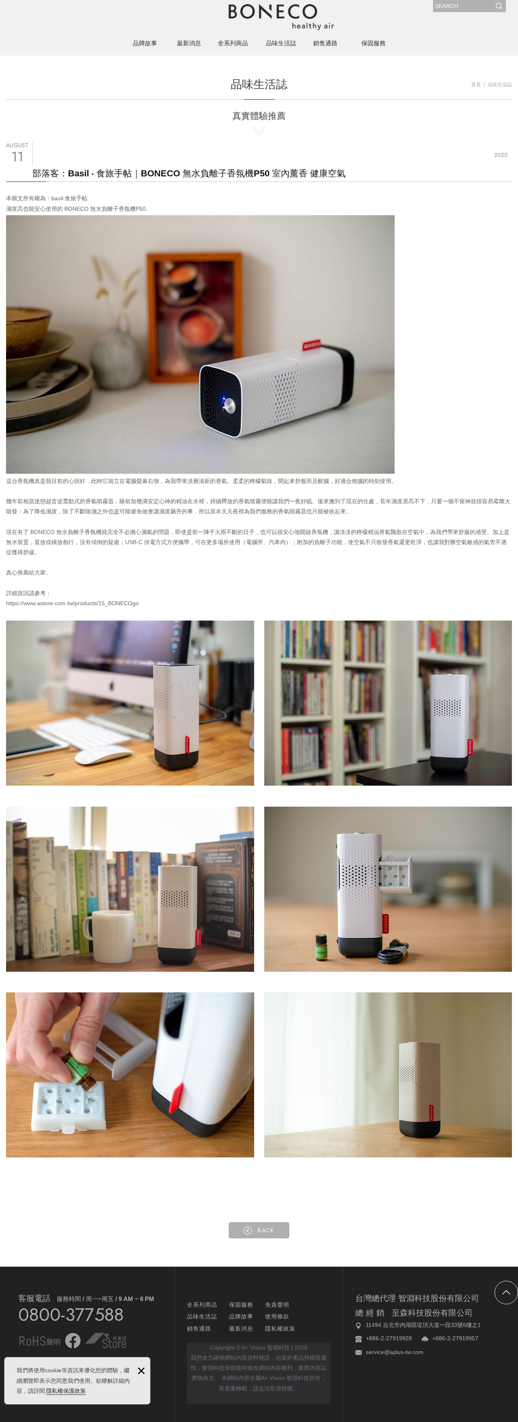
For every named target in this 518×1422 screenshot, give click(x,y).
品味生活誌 (281, 43)
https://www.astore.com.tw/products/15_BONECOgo (72, 603)
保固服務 (373, 43)
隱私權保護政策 (66, 1391)
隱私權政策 (280, 1328)
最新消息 (189, 43)
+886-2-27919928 (389, 1338)
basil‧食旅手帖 (69, 198)
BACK (266, 1230)
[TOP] (506, 1292)
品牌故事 (145, 43)
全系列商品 (233, 43)
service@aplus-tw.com (394, 1352)
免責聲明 (277, 1304)
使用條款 (277, 1316)
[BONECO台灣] (281, 17)
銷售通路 (325, 43)
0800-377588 (71, 1314)
